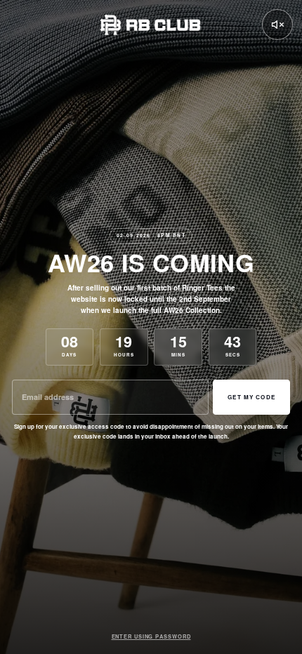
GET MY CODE (251, 397)
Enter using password (151, 636)
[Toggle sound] (277, 24)
